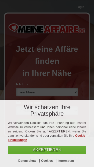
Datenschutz (27, 160)
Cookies (47, 160)
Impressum (66, 160)
